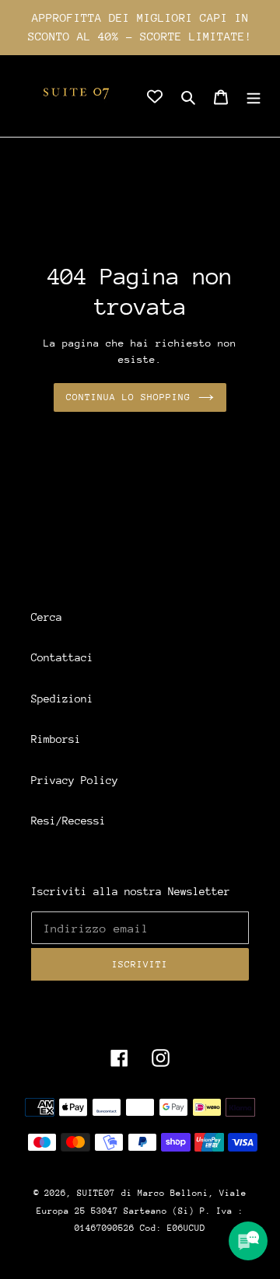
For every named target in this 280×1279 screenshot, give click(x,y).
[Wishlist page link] (155, 96)
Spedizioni (62, 698)
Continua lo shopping (128, 397)
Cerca (46, 617)
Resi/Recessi (68, 820)
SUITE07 (96, 1193)
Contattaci (62, 657)
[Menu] (253, 96)
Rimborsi (56, 739)
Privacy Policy (74, 780)
